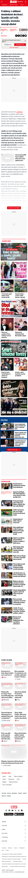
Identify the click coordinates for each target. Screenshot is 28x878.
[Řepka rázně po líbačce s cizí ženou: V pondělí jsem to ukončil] (6, 558)
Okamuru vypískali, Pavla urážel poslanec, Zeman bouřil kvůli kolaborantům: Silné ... (20, 435)
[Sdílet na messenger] (21, 36)
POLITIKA (4, 420)
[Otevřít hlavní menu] (1, 1)
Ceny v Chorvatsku (7, 784)
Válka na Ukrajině (18, 776)
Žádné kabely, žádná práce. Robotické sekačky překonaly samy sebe (18, 549)
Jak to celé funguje (14, 47)
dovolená (4, 793)
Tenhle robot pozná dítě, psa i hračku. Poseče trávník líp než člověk (19, 512)
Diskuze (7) (4, 35)
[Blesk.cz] (13, 1)
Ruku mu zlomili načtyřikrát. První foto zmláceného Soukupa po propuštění (19, 601)
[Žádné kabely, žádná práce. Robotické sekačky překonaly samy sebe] (6, 549)
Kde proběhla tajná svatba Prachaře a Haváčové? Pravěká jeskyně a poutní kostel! (18, 530)
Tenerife (20, 793)
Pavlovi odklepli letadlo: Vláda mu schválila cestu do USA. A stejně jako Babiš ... (20, 426)
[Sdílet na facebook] (16, 36)
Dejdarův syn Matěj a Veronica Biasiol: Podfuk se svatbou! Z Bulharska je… (18, 540)
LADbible (19, 112)
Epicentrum (11, 779)
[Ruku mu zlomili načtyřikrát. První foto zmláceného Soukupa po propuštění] (6, 601)
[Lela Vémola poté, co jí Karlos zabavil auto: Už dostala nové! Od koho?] (6, 575)
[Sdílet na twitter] (19, 36)
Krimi (18, 779)
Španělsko (14, 793)
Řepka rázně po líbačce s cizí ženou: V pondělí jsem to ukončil (19, 557)
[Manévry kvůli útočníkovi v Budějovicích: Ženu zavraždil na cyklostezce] (6, 619)
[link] (6, 811)
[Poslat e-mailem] (25, 36)
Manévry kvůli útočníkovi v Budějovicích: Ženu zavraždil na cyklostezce (18, 620)
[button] (9, 814)
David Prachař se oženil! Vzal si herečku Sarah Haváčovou (19, 485)
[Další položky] (26, 5)
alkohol (25, 793)
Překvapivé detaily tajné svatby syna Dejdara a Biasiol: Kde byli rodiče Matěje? (19, 503)
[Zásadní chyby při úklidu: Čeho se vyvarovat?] (6, 521)
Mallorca (4, 795)
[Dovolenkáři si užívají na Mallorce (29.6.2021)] (4, 29)
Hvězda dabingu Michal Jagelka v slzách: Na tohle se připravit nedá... (19, 592)
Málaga (9, 795)
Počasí (4, 779)
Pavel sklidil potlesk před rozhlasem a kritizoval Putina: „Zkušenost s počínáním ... (20, 443)
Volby (10, 776)
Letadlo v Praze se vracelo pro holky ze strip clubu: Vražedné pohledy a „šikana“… (19, 610)
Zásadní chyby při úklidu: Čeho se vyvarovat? (18, 520)
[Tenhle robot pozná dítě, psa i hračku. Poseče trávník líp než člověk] (6, 512)
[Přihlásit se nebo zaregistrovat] (25, 1)
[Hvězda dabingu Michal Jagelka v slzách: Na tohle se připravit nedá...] (6, 592)
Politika (3, 429)
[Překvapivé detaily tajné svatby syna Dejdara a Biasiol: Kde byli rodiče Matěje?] (6, 503)
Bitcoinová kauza (13, 782)
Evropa (9, 793)
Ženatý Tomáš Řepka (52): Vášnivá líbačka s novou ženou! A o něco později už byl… (19, 494)
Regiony (4, 782)
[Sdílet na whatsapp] (23, 36)
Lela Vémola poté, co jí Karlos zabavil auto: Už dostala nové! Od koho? (19, 574)
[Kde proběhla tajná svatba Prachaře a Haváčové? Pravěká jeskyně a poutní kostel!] (6, 530)
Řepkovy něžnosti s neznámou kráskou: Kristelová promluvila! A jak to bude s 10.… (19, 583)
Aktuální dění (6, 773)
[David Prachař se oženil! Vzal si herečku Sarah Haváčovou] (6, 486)
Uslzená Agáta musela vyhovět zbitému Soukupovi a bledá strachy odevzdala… (19, 566)
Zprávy (4, 776)
